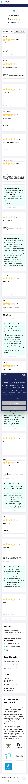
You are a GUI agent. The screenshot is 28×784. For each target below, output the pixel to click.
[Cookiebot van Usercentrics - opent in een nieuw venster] (20, 375)
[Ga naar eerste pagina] (6, 619)
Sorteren (11, 31)
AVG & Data (15, 777)
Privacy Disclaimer (6, 777)
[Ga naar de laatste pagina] (22, 619)
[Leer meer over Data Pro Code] (8, 745)
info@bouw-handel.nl (11, 685)
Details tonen (20, 398)
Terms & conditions (12, 779)
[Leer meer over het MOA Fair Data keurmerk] (19, 745)
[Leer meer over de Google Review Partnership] (19, 755)
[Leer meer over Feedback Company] (8, 755)
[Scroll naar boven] (24, 778)
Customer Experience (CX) (11, 720)
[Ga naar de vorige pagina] (10, 619)
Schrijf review (17, 22)
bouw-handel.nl (9, 688)
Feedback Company (14, 781)
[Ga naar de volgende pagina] (18, 619)
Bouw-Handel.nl (14, 16)
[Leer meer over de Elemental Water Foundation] (8, 766)
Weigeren (14, 408)
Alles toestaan (14, 403)
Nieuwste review (19, 31)
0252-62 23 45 (9, 686)
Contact (4, 779)
